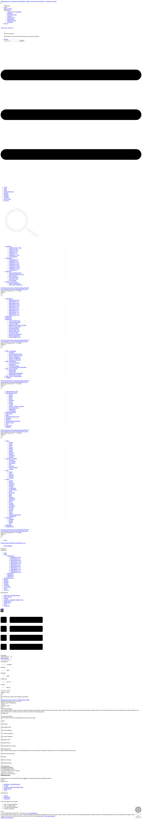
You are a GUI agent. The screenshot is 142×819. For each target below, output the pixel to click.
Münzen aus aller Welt (11, 281)
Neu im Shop (7, 587)
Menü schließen (8, 9)
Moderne (6, 581)
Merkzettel (10, 22)
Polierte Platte (12, 370)
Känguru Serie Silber (14, 335)
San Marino (12, 506)
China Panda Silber (14, 328)
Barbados (11, 519)
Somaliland (12, 455)
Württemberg (12, 409)
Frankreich (8, 418)
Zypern (11, 512)
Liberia (11, 447)
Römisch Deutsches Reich (12, 416)
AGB (5, 604)
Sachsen (11, 405)
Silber (5, 554)
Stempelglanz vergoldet (15, 374)
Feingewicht (4, 679)
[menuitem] (72, 15)
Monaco (11, 497)
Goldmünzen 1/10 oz (14, 265)
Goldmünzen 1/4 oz (14, 264)
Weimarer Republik (11, 412)
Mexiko (11, 522)
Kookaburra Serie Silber (15, 334)
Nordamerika (9, 517)
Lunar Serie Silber (13, 323)
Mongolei (11, 475)
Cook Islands (12, 461)
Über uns (6, 590)
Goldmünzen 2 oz (13, 259)
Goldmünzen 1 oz (13, 261)
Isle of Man (12, 492)
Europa (7, 479)
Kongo (10, 445)
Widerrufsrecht (8, 601)
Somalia (11, 454)
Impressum (7, 605)
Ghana (10, 444)
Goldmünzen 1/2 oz (14, 262)
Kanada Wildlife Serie (14, 337)
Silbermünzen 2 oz (14, 310)
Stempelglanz (12, 371)
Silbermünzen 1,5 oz (14, 312)
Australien (11, 460)
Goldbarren (9, 246)
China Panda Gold (13, 277)
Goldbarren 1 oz (13, 253)
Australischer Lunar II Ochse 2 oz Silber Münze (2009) (15, 700)
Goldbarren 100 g (13, 250)
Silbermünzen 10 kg (14, 300)
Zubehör (6, 582)
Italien (7, 415)
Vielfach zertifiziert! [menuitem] (9, 808)
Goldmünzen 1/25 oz (14, 268)
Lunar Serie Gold (13, 279)
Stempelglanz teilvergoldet (16, 373)
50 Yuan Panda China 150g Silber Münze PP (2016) (14, 289)
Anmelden (10, 11)
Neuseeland (12, 463)
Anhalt (10, 394)
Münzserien (9, 271)
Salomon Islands (13, 467)
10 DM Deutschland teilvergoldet (17, 367)
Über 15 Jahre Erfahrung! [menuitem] (10, 804)
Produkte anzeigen (5, 660)
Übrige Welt (9, 425)
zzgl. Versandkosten (32, 813)
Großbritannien (13, 489)
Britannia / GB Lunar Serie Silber (17, 325)
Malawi (11, 448)
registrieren (18, 11)
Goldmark (11, 352)
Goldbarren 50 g (13, 252)
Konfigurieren (9, 817)
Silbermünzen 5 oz (14, 307)
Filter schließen (5, 658)
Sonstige (11, 457)
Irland (10, 491)
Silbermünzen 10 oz (14, 306)
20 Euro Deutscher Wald (15, 354)
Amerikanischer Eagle (14, 322)
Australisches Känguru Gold (16, 274)
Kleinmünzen (12, 410)
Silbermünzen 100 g (14, 309)
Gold (5, 553)
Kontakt (6, 598)
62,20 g (9, 681)
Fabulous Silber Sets (14, 331)
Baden (10, 397)
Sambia (11, 451)
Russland (8, 419)
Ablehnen (3, 817)
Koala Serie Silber (13, 332)
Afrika (7, 441)
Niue (10, 464)
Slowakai (11, 507)
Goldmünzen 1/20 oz (14, 267)
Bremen (11, 396)
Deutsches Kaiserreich (11, 393)
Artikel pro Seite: (5, 692)
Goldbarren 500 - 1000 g (15, 247)
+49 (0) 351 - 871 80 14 (7, 28)
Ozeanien (11, 466)
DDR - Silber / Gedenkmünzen (14, 376)
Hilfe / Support (8, 597)
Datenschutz (7, 602)
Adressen (9, 16)
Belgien (11, 482)
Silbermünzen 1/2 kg (14, 304)
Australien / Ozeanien (11, 458)
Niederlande (12, 498)
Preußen (11, 403)
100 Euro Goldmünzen (15, 358)
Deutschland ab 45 (9, 578)
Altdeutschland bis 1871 (12, 391)
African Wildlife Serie (14, 321)
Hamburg (11, 400)
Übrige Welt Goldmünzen (15, 284)
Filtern (2, 608)
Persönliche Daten (12, 14)
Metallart (3, 667)
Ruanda (11, 449)
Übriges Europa (10, 422)
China (10, 473)
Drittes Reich (9, 413)
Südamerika (9, 525)
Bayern (11, 399)
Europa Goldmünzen (14, 283)
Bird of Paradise (13, 276)
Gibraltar (11, 486)
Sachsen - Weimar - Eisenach (16, 406)
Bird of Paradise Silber (15, 326)
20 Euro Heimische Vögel (15, 355)
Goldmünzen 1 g (13, 270)
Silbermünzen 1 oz (14, 313)
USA (7, 424)
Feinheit (3, 684)
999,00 (8, 687)
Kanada (11, 520)
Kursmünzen (12, 364)
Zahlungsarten (11, 17)
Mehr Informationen (50, 816)
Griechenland (12, 488)
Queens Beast (12, 280)
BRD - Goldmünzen (11, 351)
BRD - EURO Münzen (12, 368)
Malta (10, 495)
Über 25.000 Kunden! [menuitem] (9, 805)
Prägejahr (3, 673)
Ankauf (6, 795)
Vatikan (11, 513)
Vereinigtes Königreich (15, 514)
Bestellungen (10, 19)
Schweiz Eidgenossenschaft (13, 421)
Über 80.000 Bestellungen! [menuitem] (11, 807)
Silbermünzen (9, 298)
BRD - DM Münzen (11, 361)
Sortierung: (3, 655)
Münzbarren (9, 316)
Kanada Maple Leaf (14, 329)
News (5, 588)
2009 (8, 676)
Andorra (11, 480)
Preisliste (6, 584)
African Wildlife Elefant (15, 273)
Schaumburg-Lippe (14, 407)
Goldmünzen (9, 258)
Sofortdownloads (11, 20)
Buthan (11, 472)
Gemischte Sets (10, 526)
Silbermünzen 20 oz (14, 303)
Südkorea (11, 478)
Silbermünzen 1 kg (14, 301)
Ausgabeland (4, 661)
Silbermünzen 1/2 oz (14, 315)
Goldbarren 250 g (13, 249)
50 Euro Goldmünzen (14, 357)
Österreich (11, 500)
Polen (10, 501)
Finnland (11, 485)
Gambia (11, 442)
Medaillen (8, 377)
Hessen (11, 402)
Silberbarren (9, 318)
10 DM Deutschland (14, 363)
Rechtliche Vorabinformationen (12, 595)
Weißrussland (12, 516)
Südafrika (11, 452)
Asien (7, 470)
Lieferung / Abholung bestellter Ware (13, 600)
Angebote (6, 585)
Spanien (11, 510)
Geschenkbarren (13, 256)
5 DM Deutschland (14, 365)
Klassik (6, 579)
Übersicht (9, 13)
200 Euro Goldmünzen (15, 360)
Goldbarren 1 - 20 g (14, 255)
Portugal (11, 503)
